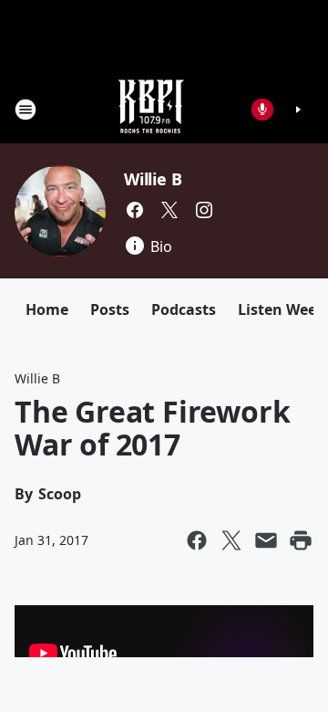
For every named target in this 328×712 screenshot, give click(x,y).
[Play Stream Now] (298, 109)
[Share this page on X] (231, 540)
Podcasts (183, 309)
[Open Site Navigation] (25, 109)
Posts (109, 309)
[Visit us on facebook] (135, 210)
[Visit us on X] (169, 210)
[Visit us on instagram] (204, 210)
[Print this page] (300, 540)
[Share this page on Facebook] (197, 540)
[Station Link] (151, 109)
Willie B (152, 179)
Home (47, 309)
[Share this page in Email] (266, 540)
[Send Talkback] (262, 109)
